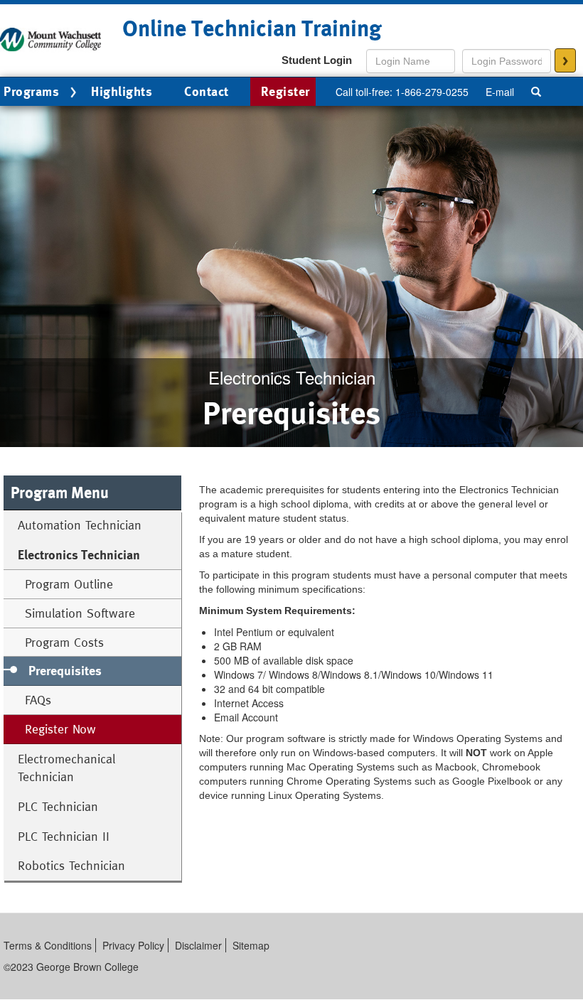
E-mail (500, 92)
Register (285, 91)
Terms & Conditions (48, 945)
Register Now (60, 728)
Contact (206, 91)
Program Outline (69, 583)
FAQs (38, 699)
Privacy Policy (133, 945)
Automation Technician (79, 524)
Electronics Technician (79, 554)
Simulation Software (80, 613)
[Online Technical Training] (50, 38)
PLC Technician (58, 806)
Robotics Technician (71, 865)
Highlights (121, 91)
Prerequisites (65, 670)
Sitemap (250, 945)
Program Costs (64, 642)
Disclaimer (198, 945)
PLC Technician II (63, 836)
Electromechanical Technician (66, 768)
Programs (31, 91)
